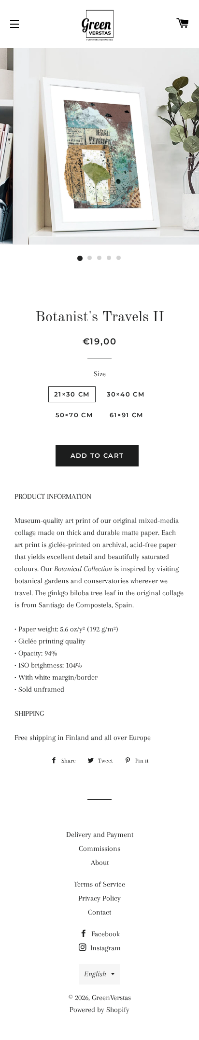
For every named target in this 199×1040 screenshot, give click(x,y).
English (95, 974)
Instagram (104, 948)
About (100, 862)
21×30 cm (71, 394)
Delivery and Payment (99, 834)
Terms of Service (99, 884)
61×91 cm (126, 415)
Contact (99, 912)
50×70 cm (74, 415)
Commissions (99, 848)
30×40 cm (125, 394)
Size (100, 373)
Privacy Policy (99, 898)
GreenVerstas (111, 997)
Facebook (104, 934)
